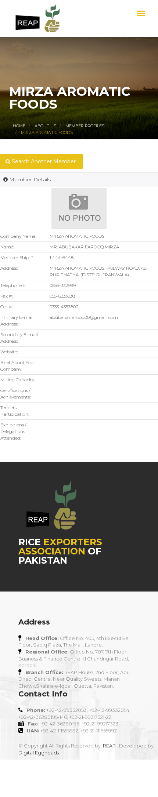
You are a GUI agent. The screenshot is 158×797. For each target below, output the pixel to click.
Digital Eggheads (38, 753)
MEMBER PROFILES (84, 125)
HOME (19, 125)
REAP (109, 746)
